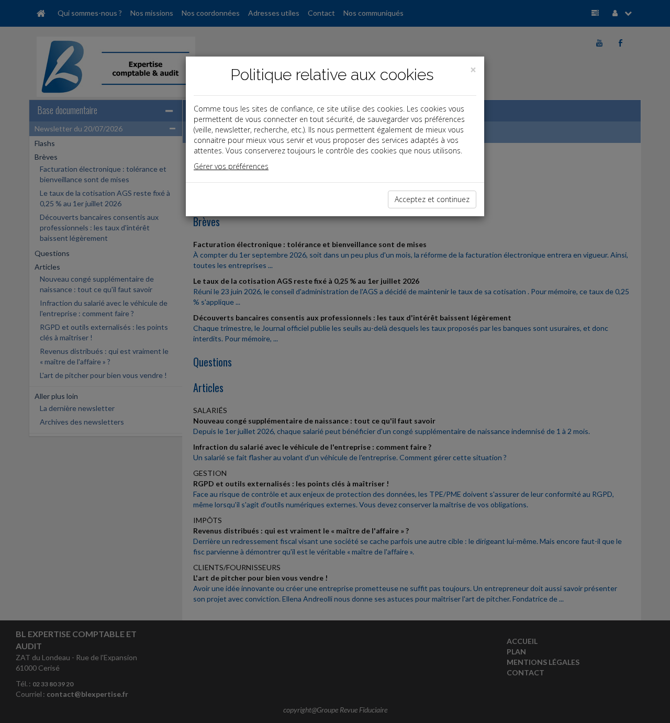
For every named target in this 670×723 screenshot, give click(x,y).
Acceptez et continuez (432, 199)
